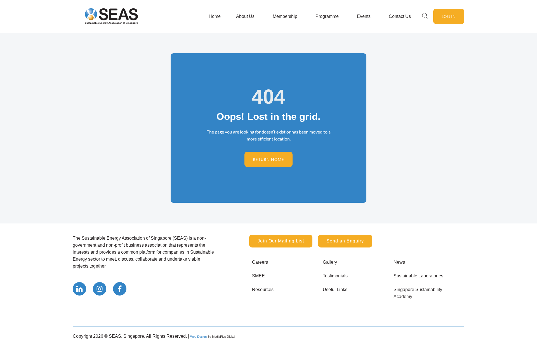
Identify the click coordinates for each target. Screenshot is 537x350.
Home (215, 16)
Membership (285, 16)
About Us (245, 16)
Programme (327, 16)
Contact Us (400, 16)
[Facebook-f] (119, 289)
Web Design (198, 336)
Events (364, 16)
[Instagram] (99, 289)
